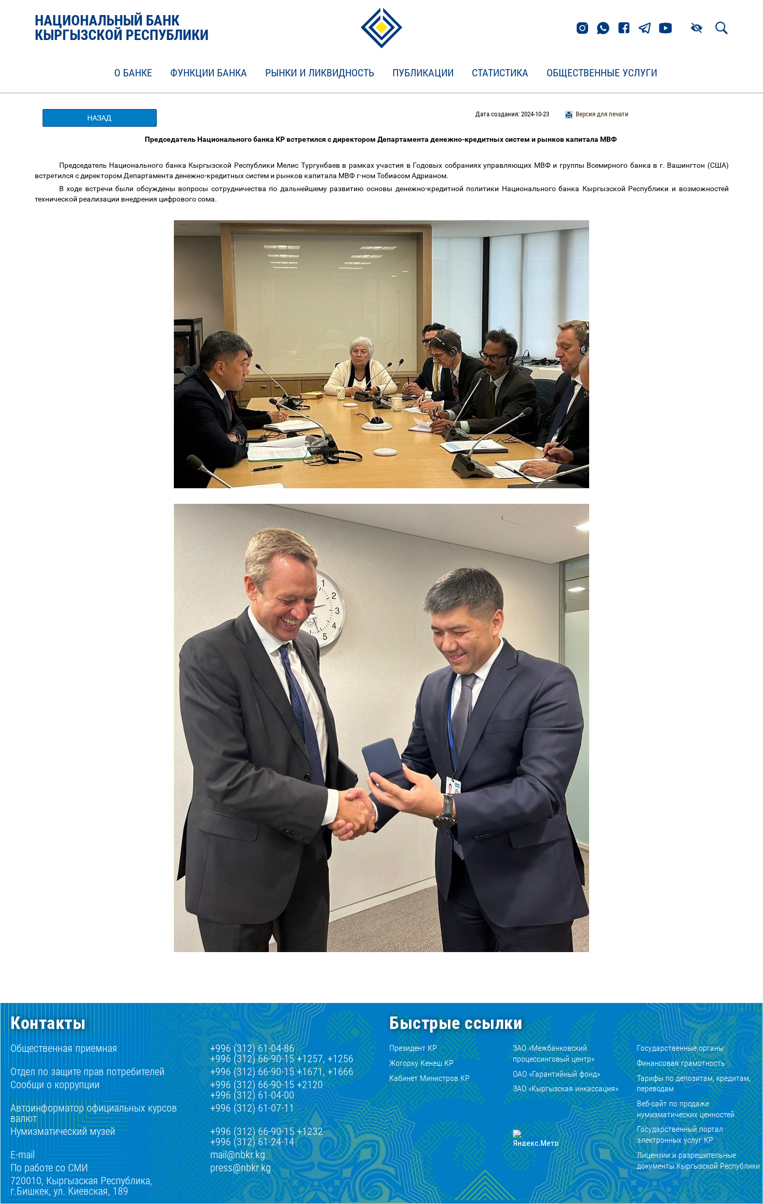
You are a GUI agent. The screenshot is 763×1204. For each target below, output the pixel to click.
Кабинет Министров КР (429, 1078)
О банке (133, 73)
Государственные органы (680, 1048)
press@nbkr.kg (240, 1167)
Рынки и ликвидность (319, 73)
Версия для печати (602, 114)
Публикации (423, 73)
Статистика (500, 73)
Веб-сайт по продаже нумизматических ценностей (685, 1109)
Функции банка (208, 73)
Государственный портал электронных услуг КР (680, 1134)
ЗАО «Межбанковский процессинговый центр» (553, 1053)
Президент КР (413, 1048)
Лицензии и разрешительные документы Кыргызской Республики (698, 1160)
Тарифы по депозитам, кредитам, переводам (694, 1083)
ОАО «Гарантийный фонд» (556, 1074)
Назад (99, 118)
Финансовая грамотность (681, 1063)
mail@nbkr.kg (237, 1154)
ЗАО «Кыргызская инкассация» (565, 1088)
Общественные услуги (602, 73)
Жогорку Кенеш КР (421, 1063)
